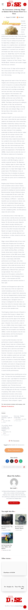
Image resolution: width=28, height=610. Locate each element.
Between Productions (8, 406)
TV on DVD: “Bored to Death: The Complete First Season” (7, 428)
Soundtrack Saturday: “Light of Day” (7, 417)
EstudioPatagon (19, 606)
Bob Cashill (12, 445)
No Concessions (15, 441)
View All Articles (14, 502)
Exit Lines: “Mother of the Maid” (19, 416)
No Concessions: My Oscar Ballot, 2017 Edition (7, 547)
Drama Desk (21, 493)
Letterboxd (13, 496)
